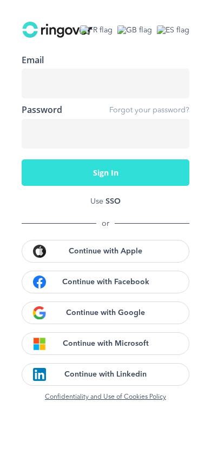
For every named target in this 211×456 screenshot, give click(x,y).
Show (173, 133)
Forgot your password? (149, 110)
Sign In (105, 172)
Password (42, 110)
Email (33, 60)
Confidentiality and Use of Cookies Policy (105, 397)
